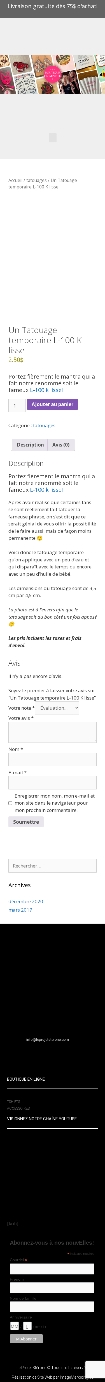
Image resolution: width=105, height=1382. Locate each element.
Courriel (18, 1260)
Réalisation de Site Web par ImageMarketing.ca (53, 1377)
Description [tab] (30, 444)
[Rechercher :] (52, 865)
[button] (53, 137)
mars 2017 (20, 910)
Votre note (21, 708)
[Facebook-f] (36, 1055)
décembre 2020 (25, 901)
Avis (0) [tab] (60, 444)
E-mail (17, 772)
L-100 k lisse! (46, 390)
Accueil (15, 180)
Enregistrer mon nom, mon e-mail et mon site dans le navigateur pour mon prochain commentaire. (55, 803)
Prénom (17, 1279)
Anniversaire (21, 1317)
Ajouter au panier (52, 404)
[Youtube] (53, 1055)
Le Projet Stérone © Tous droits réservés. (52, 1367)
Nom (15, 749)
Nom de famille (23, 1298)
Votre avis (21, 718)
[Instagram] (69, 1055)
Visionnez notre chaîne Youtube (42, 1118)
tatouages (36, 180)
